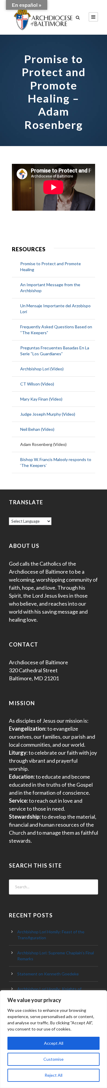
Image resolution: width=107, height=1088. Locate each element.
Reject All (53, 1075)
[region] (53, 1039)
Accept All (53, 1043)
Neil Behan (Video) (37, 429)
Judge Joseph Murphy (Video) (47, 414)
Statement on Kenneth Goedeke (48, 973)
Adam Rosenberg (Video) (43, 444)
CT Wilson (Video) (37, 383)
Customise (53, 1059)
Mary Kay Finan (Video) (41, 398)
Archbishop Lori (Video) (42, 368)
